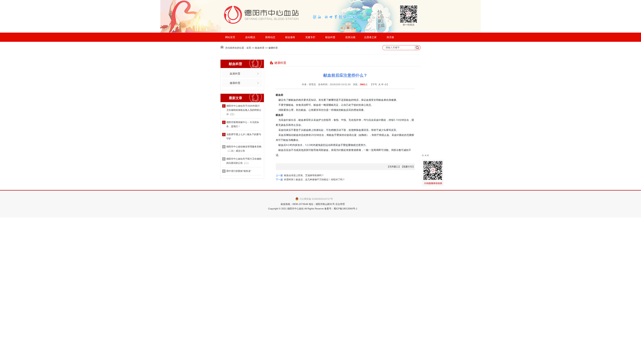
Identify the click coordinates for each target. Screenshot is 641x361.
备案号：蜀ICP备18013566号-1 (340, 208)
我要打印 (407, 166)
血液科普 (235, 73)
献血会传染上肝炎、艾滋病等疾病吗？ (304, 175)
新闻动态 (270, 37)
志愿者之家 (370, 37)
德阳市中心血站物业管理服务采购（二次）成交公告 (243, 148)
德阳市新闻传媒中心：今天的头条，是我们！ (242, 124)
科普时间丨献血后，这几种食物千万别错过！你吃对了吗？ (314, 179)
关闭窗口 (393, 166)
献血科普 (330, 37)
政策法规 (350, 37)
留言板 (390, 37)
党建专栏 (310, 37)
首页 (248, 47)
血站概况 (250, 37)
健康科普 (235, 83)
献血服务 (290, 37)
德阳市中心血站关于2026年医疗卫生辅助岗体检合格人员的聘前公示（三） (243, 109)
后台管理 (340, 204)
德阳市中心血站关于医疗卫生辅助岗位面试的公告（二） (243, 160)
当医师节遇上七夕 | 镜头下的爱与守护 (243, 136)
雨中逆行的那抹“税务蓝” (238, 171)
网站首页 (230, 37)
